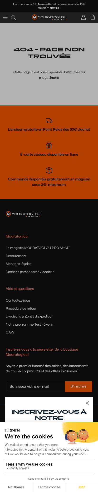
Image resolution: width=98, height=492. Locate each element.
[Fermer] (87, 403)
